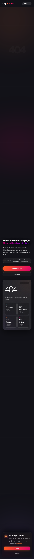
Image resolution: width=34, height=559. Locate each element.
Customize (17, 553)
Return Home (17, 274)
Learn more (19, 543)
